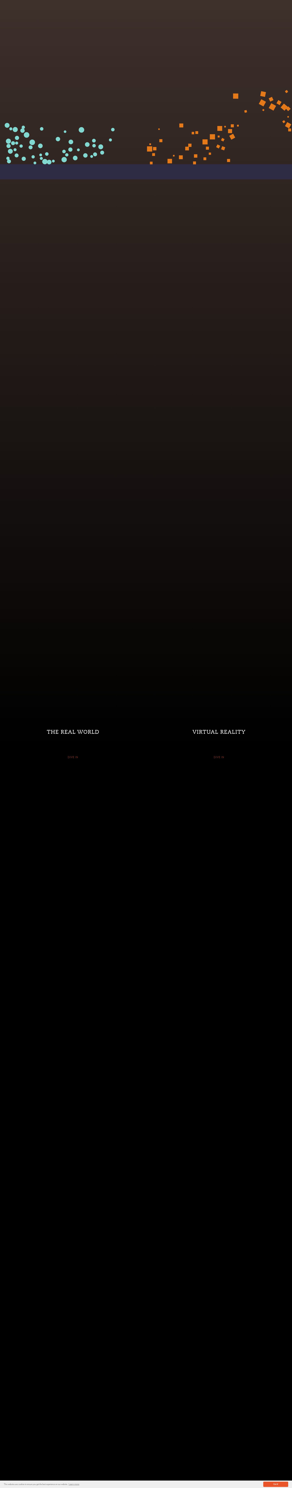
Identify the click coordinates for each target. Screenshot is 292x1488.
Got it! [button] (275, 1484)
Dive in (73, 757)
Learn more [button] (74, 1484)
